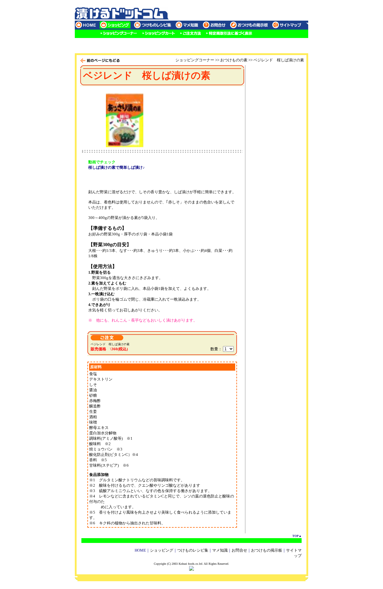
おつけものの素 (233, 60)
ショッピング (161, 550)
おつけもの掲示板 (266, 550)
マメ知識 (220, 550)
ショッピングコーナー (194, 60)
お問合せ (239, 550)
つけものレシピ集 (192, 550)
